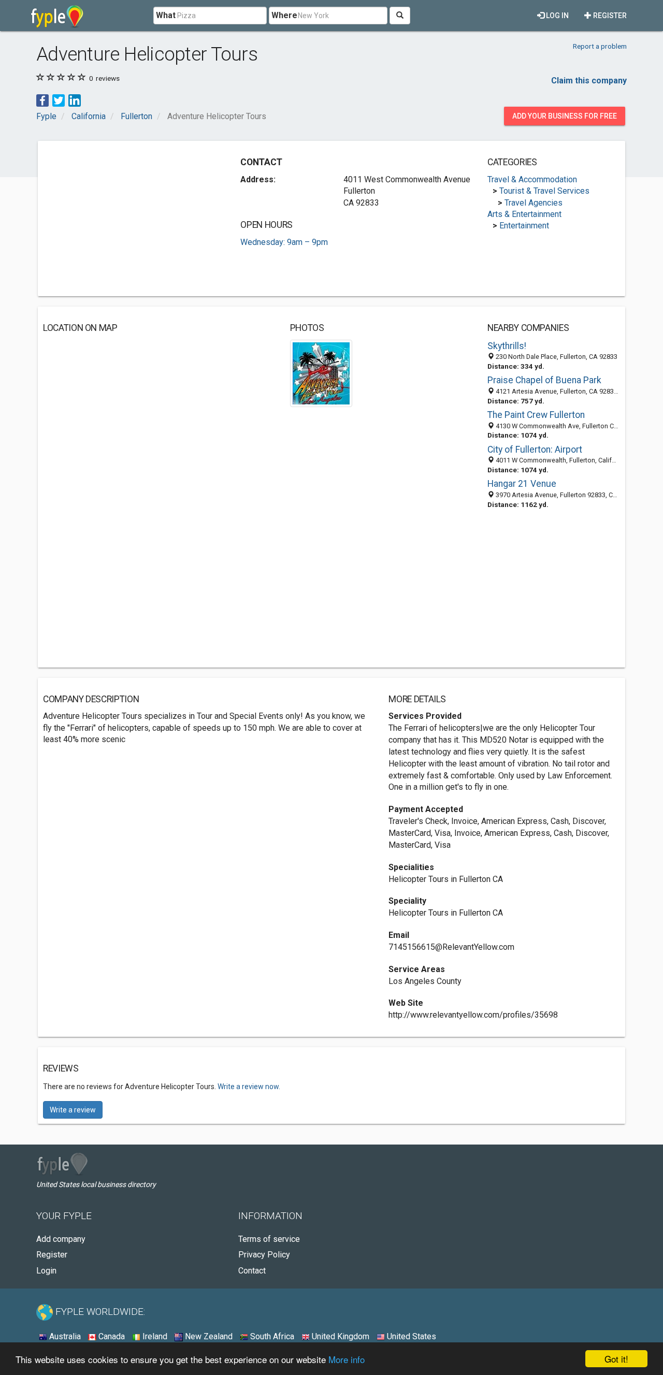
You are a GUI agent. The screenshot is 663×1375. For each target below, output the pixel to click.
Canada (110, 1336)
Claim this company (589, 80)
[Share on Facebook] (42, 100)
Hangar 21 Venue (521, 484)
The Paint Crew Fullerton (536, 415)
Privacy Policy (264, 1255)
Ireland (153, 1336)
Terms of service (269, 1239)
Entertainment (524, 225)
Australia (64, 1336)
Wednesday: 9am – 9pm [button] (284, 242)
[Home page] (57, 15)
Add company (60, 1239)
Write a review (73, 1110)
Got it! (616, 1358)
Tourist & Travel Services (544, 191)
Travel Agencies (534, 203)
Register (609, 15)
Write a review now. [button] (249, 1086)
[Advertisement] (130, 218)
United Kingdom (339, 1336)
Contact (252, 1271)
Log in (556, 15)
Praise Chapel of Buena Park (544, 380)
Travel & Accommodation (532, 179)
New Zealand (208, 1336)
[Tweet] (58, 100)
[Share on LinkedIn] (74, 100)
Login (46, 1271)
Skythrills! (506, 346)
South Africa (271, 1336)
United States (410, 1336)
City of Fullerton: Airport (534, 449)
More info (346, 1359)
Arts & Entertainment (524, 214)
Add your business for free (564, 116)
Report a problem (600, 46)
